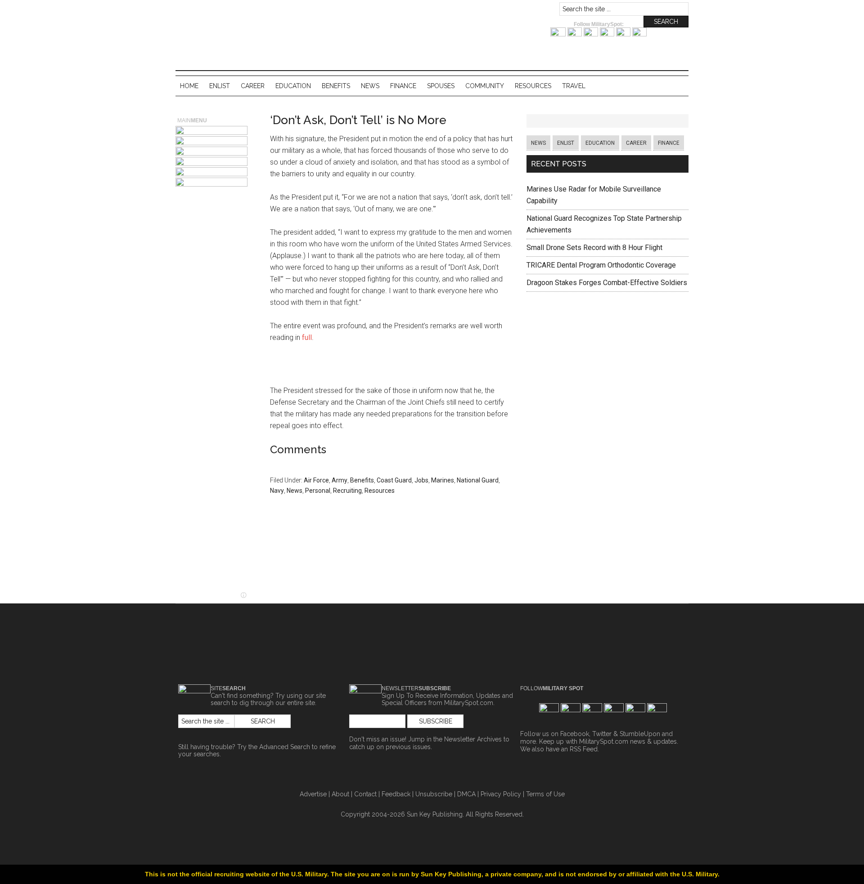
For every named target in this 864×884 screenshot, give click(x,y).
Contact (365, 794)
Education (600, 143)
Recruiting (347, 490)
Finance (669, 143)
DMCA (466, 794)
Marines (442, 480)
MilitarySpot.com (266, 11)
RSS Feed (584, 749)
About (340, 794)
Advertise (313, 794)
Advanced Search (284, 746)
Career (636, 143)
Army (339, 480)
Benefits (362, 480)
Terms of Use (545, 794)
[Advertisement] (392, 366)
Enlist (565, 143)
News (294, 490)
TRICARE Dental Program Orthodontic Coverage (601, 265)
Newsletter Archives (473, 739)
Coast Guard (394, 480)
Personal (317, 490)
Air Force (316, 480)
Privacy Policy (501, 794)
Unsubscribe (433, 794)
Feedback (396, 794)
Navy (277, 490)
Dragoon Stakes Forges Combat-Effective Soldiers (606, 282)
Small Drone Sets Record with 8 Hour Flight (594, 247)
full (307, 337)
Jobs (421, 480)
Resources (379, 490)
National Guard (478, 480)
